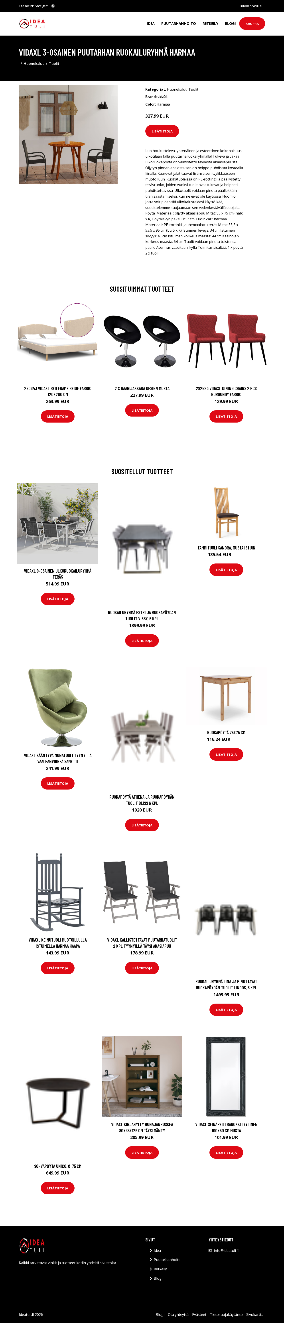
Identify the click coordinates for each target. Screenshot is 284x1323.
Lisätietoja (162, 131)
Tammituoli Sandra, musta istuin (226, 547)
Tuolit (54, 63)
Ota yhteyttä (178, 1314)
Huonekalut (34, 63)
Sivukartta (254, 1314)
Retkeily (210, 23)
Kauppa (252, 23)
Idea (151, 23)
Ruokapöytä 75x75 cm (226, 732)
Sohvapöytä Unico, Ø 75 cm (57, 1166)
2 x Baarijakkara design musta (142, 388)
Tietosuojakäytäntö (226, 1314)
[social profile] (53, 6)
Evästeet (199, 1314)
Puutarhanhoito (178, 23)
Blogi (230, 23)
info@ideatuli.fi (251, 6)
